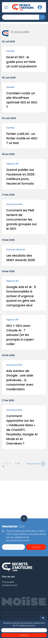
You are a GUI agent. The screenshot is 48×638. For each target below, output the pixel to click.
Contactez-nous (9, 585)
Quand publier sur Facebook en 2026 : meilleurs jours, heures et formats (21, 177)
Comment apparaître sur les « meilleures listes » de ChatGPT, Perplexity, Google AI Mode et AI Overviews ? (21, 430)
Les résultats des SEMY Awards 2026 (20, 257)
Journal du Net (14, 204)
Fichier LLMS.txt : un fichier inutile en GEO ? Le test (21, 138)
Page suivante (33, 463)
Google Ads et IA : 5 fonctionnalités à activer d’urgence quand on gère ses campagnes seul (21, 296)
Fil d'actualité (8, 582)
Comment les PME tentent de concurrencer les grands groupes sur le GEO (21, 219)
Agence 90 (12, 163)
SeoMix (10, 51)
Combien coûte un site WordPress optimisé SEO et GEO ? (21, 100)
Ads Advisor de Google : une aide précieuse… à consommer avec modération (20, 380)
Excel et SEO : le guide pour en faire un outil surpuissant (21, 61)
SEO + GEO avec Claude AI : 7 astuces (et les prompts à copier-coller (20, 335)
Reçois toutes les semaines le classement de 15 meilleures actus (24, 624)
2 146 (17, 463)
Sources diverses (15, 249)
